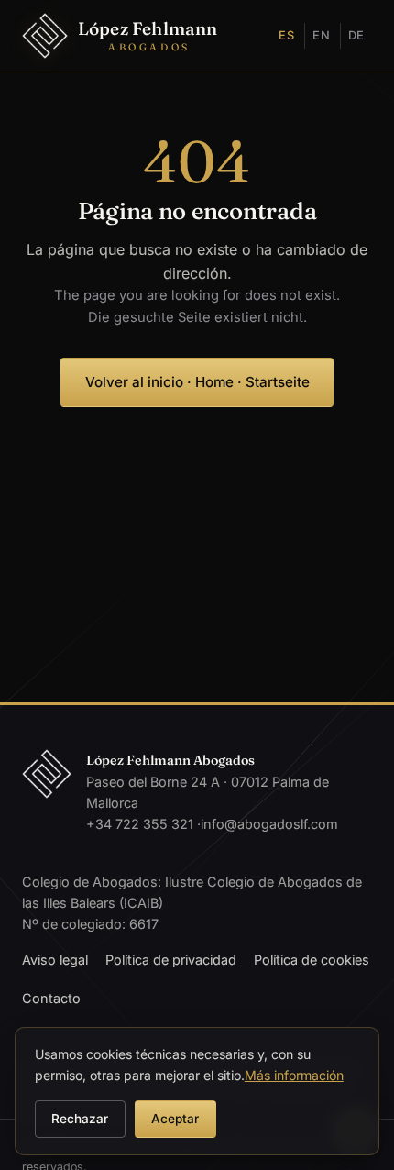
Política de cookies (311, 959)
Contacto (51, 998)
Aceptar (175, 1118)
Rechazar (79, 1118)
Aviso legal (55, 959)
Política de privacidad (170, 959)
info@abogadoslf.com (269, 824)
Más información (294, 1075)
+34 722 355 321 (139, 824)
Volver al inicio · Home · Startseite (197, 382)
